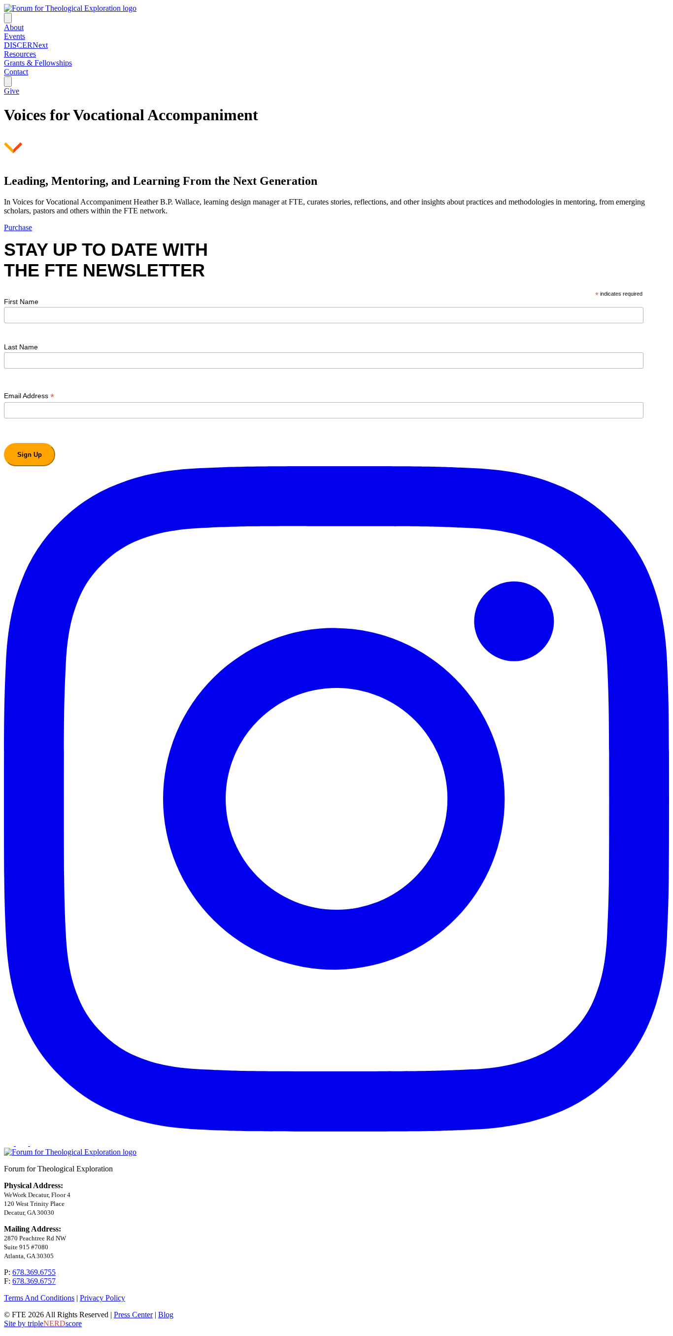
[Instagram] (336, 1129)
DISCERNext (26, 45)
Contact (16, 72)
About (14, 27)
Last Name (21, 347)
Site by (43, 1323)
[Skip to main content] (13, 151)
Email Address (29, 396)
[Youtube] (35, 1143)
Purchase (18, 227)
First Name (21, 302)
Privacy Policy (102, 1298)
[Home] (70, 8)
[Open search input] (8, 81)
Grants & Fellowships (38, 63)
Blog (165, 1314)
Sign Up (29, 454)
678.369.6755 (34, 1272)
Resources (20, 54)
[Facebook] (10, 1143)
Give (11, 91)
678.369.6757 (34, 1281)
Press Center (133, 1314)
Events (14, 36)
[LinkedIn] (23, 1143)
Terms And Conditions (39, 1298)
